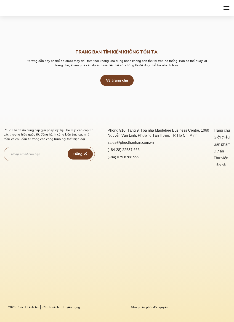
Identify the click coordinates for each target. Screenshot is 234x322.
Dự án (219, 151)
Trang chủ (222, 130)
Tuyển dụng (71, 307)
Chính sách (51, 307)
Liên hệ (220, 165)
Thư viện (221, 158)
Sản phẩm (222, 144)
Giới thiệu (222, 137)
